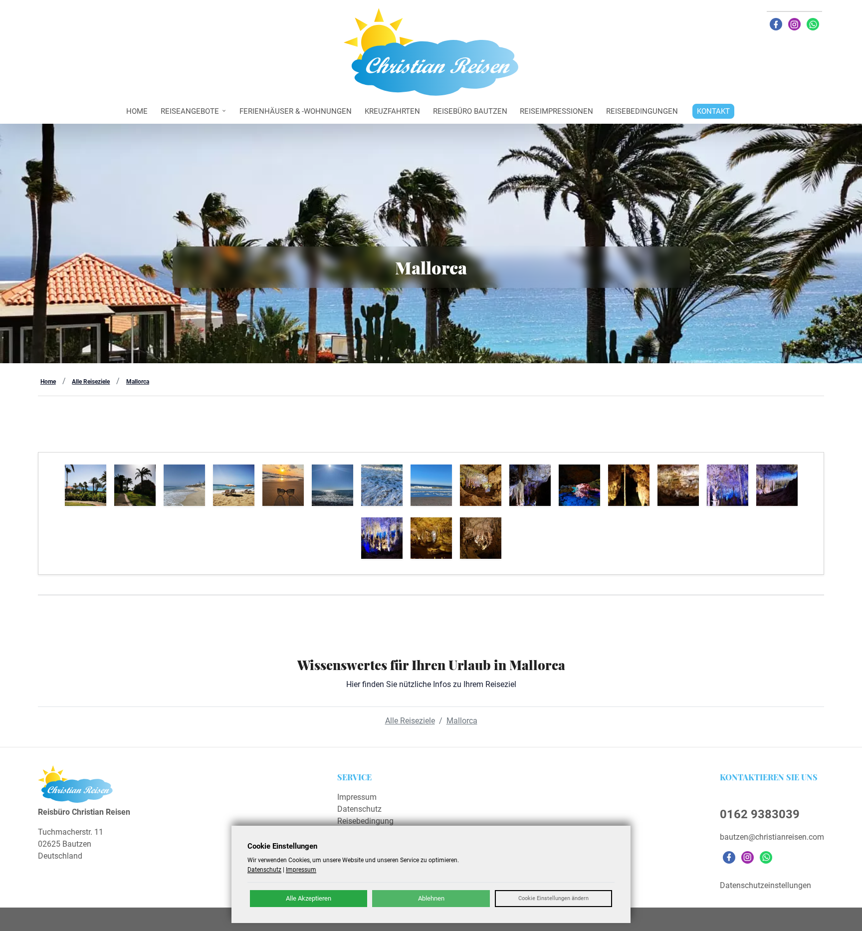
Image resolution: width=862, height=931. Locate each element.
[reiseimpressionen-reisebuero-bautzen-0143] (382, 485)
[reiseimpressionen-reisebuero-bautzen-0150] (678, 485)
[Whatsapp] (813, 24)
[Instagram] (794, 24)
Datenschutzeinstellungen (765, 885)
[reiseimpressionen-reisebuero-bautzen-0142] (431, 485)
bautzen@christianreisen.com (772, 837)
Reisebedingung (365, 821)
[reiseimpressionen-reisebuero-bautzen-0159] (135, 485)
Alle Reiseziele (91, 381)
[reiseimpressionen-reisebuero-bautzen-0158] (184, 485)
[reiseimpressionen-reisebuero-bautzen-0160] (85, 485)
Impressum (357, 797)
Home (48, 381)
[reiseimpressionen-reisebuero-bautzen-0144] (480, 538)
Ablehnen (431, 898)
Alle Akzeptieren (308, 898)
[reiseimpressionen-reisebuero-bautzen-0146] (431, 538)
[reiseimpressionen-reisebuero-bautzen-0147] (382, 538)
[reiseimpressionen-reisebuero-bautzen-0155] (283, 485)
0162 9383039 (760, 814)
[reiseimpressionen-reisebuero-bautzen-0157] (233, 485)
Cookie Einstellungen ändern (553, 898)
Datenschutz (359, 809)
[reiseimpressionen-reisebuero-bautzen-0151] (628, 485)
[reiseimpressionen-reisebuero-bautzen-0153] (530, 485)
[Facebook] (776, 24)
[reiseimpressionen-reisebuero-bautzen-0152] (579, 485)
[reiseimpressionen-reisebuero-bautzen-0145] (332, 485)
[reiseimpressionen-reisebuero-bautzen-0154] (480, 485)
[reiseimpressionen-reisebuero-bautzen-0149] (727, 485)
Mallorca (137, 381)
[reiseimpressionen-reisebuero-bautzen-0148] (777, 485)
